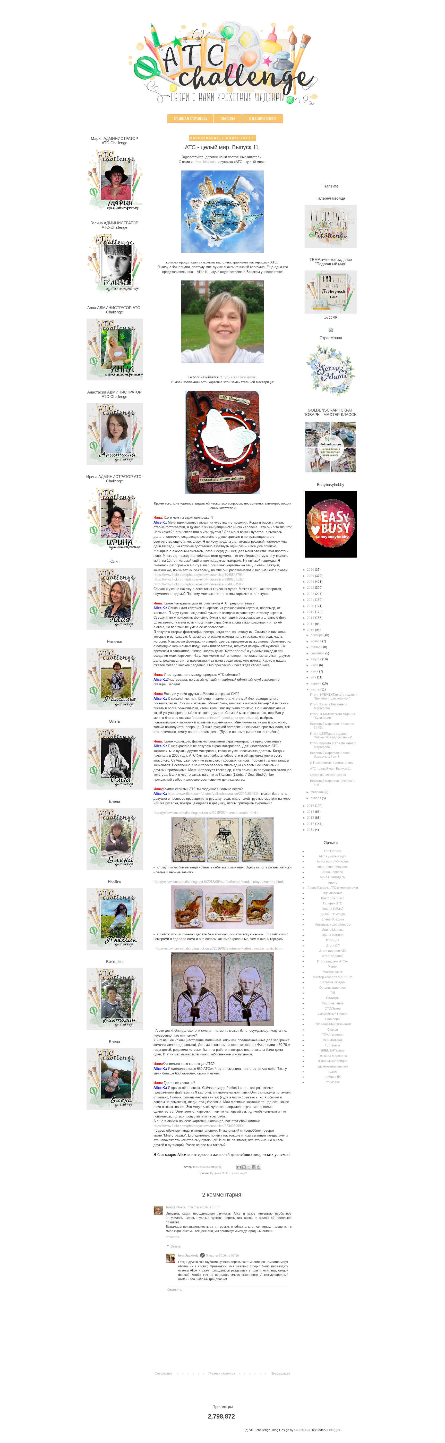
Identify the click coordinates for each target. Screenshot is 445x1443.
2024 (311, 582)
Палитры (332, 998)
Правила (227, 119)
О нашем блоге (262, 119)
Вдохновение (333, 893)
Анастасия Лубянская (333, 861)
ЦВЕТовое (332, 1045)
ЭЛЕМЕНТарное (333, 1050)
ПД (332, 993)
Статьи (332, 1029)
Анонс (332, 882)
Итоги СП (333, 945)
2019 (311, 612)
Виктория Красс (332, 898)
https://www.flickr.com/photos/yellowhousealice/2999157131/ (198, 579)
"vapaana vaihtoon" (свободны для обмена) (225, 718)
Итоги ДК (332, 940)
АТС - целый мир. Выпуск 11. (331, 769)
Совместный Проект (333, 1014)
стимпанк (332, 1082)
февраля (317, 792)
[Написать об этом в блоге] (243, 1167)
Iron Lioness (332, 851)
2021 (311, 600)
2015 (311, 806)
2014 (311, 812)
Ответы (176, 1246)
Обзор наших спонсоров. (328, 775)
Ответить (172, 1237)
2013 (311, 817)
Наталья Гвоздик (332, 982)
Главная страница (190, 119)
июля (315, 665)
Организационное (332, 987)
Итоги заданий (333, 956)
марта (315, 689)
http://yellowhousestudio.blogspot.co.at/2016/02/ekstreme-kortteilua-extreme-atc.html (218, 948)
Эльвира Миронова (333, 1056)
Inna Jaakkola (205, 162)
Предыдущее (280, 1373)
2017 (311, 624)
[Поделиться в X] (248, 1167)
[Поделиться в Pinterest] (258, 1167)
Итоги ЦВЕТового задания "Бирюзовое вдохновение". (331, 735)
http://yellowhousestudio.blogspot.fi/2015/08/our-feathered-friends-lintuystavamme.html (218, 882)
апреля (316, 683)
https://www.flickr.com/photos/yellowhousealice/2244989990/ (198, 1126)
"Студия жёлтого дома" (238, 377)
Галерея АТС (332, 903)
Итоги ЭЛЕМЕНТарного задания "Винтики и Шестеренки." (333, 696)
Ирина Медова (333, 930)
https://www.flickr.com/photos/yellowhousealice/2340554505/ (198, 584)
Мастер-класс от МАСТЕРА (333, 977)
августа (316, 659)
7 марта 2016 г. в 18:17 (203, 1207)
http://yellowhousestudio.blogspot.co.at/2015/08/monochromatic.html (204, 813)
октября (317, 647)
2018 (311, 618)
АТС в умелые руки (332, 856)
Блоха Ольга (176, 1207)
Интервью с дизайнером (332, 924)
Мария (333, 966)
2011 (311, 830)
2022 (311, 594)
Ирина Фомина (333, 935)
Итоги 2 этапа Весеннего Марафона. (328, 706)
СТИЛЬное (333, 1008)
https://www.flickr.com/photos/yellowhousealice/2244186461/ (213, 794)
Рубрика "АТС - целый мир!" (228, 1173)
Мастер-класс (333, 972)
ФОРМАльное (333, 1040)
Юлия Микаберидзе (332, 1061)
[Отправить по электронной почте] (239, 1167)
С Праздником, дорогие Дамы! (332, 763)
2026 (311, 569)
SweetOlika (302, 1430)
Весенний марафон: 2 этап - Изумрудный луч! (331, 754)
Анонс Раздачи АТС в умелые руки (332, 888)
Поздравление (333, 1003)
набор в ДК (333, 1077)
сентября (318, 653)
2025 (311, 576)
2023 (311, 588)
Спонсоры (332, 1019)
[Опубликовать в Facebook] (253, 1167)
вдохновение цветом (333, 1066)
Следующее (164, 1373)
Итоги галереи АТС (333, 951)
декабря (317, 635)
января (316, 798)
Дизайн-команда (333, 914)
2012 (311, 824)
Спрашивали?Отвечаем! (333, 1024)
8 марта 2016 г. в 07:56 (222, 1255)
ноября (316, 641)
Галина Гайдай (333, 909)
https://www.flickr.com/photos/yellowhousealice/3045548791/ (198, 575)
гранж (332, 1071)
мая (314, 677)
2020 (311, 606)
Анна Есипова (332, 872)
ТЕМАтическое (333, 1035)
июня (315, 671)
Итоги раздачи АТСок (332, 961)
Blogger (334, 1430)
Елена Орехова (332, 919)
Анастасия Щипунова (332, 867)
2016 (311, 630)
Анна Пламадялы (333, 877)
